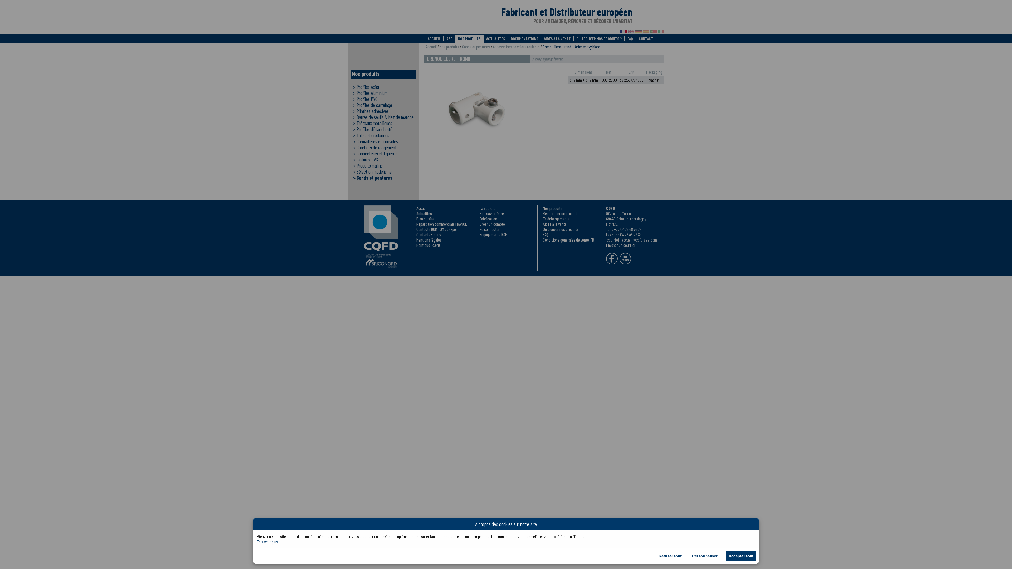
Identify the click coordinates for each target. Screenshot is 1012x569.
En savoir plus (267, 541)
